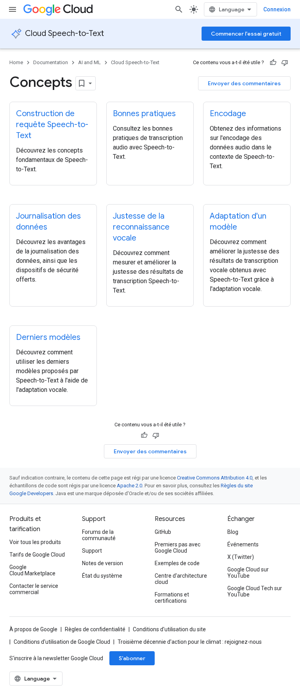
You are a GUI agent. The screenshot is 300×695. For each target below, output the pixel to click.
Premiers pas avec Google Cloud (177, 547)
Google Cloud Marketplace (32, 570)
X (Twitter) (240, 557)
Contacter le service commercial (33, 589)
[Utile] (273, 62)
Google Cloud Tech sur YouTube (254, 591)
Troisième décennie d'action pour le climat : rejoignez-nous (190, 642)
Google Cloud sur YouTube (248, 572)
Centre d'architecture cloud (181, 579)
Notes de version (102, 563)
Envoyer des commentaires (244, 83)
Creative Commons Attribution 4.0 (214, 478)
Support (92, 551)
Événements (243, 544)
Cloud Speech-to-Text (64, 33)
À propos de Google (33, 629)
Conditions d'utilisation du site (169, 629)
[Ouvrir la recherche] (179, 9)
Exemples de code (177, 563)
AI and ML (89, 62)
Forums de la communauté (99, 535)
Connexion (277, 9)
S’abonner (132, 658)
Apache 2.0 (129, 485)
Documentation (50, 62)
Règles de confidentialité (95, 629)
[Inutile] (285, 62)
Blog (232, 532)
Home (16, 62)
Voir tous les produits (35, 542)
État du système (102, 576)
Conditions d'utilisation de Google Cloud (62, 642)
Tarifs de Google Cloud (37, 554)
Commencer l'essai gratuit (246, 33)
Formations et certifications (172, 597)
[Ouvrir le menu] (12, 9)
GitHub (163, 532)
